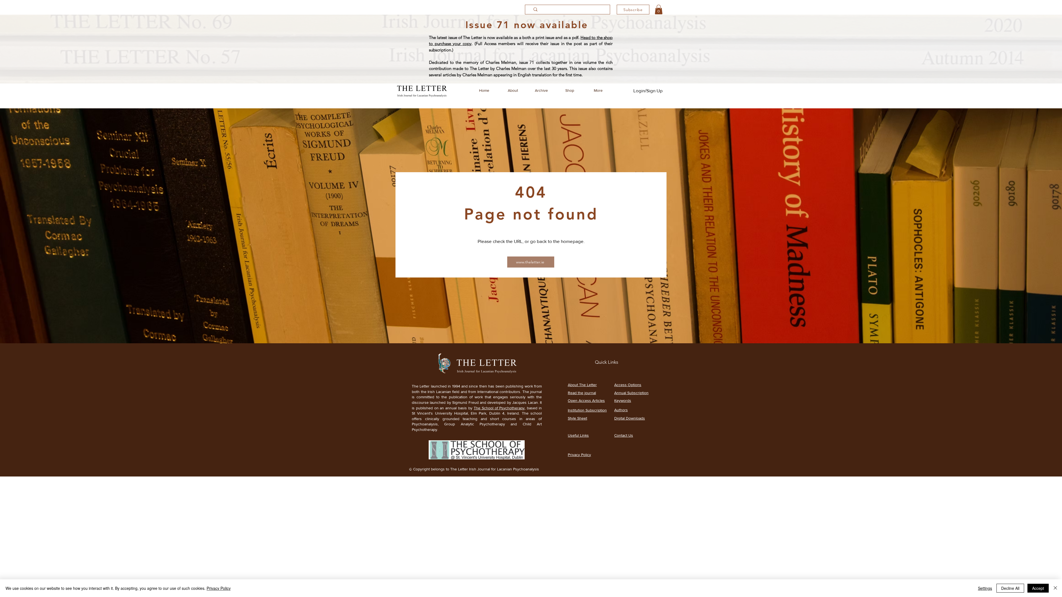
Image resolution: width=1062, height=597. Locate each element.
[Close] (1055, 588)
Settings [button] (985, 588)
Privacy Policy (219, 588)
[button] (659, 9)
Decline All (1010, 588)
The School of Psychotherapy (499, 408)
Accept (1038, 588)
